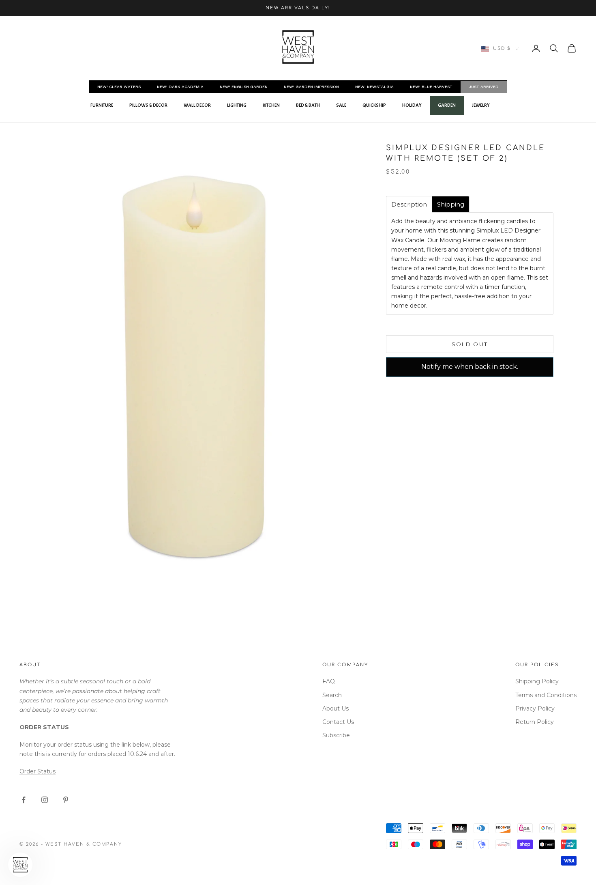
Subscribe (336, 735)
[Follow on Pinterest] (66, 800)
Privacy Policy (535, 708)
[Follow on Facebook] (23, 800)
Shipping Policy (537, 681)
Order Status (37, 771)
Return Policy (534, 722)
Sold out (470, 344)
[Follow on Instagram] (45, 800)
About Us (335, 708)
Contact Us (338, 722)
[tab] (409, 204)
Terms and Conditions (546, 695)
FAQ (328, 681)
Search (332, 695)
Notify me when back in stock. (469, 366)
